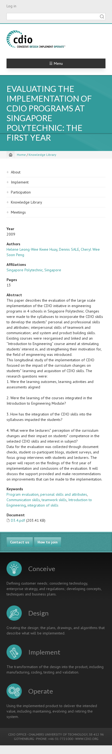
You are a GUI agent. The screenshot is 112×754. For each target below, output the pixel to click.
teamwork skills (54, 499)
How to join (48, 542)
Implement (20, 182)
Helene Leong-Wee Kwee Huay (32, 249)
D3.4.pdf (18, 520)
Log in (11, 6)
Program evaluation (23, 494)
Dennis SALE (69, 249)
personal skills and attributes (63, 494)
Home (21, 155)
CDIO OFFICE (17, 734)
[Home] (36, 39)
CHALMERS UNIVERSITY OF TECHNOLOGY (58, 734)
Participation (21, 192)
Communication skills (23, 499)
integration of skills (42, 505)
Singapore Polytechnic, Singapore (34, 270)
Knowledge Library (42, 155)
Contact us (19, 542)
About (15, 172)
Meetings (18, 212)
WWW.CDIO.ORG (86, 739)
